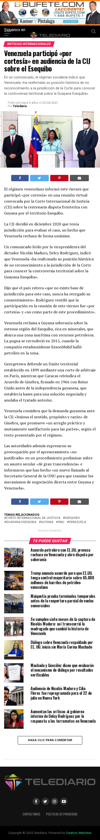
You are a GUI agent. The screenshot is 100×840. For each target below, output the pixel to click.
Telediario (20, 106)
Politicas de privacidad (61, 814)
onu (61, 522)
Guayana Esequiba (21, 522)
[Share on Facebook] (20, 178)
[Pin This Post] (59, 178)
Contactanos (31, 814)
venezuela (77, 522)
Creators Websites (79, 833)
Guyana (47, 522)
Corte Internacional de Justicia (33, 518)
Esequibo (72, 518)
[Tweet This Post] (39, 178)
